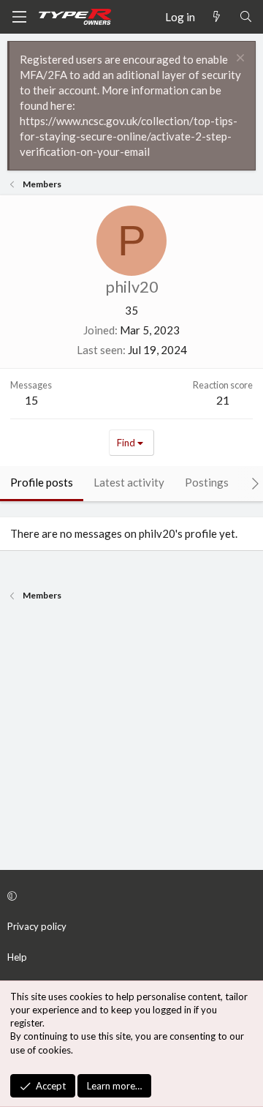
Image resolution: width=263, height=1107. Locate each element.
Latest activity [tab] (129, 482)
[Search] (246, 17)
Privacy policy (36, 926)
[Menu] (19, 17)
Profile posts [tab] (41, 482)
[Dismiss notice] (238, 59)
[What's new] (216, 17)
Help (17, 957)
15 (31, 400)
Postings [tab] (207, 482)
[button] (129, 895)
